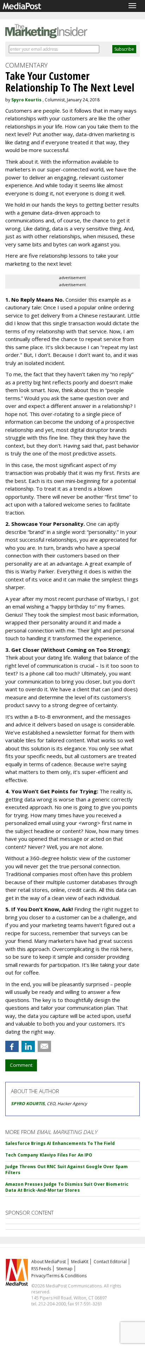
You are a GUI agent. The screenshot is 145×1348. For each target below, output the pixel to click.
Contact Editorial (110, 1262)
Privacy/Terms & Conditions (59, 1276)
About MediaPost (48, 1262)
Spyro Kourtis (26, 100)
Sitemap (64, 1269)
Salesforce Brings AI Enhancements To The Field (60, 1143)
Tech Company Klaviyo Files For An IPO (48, 1155)
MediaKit (79, 1262)
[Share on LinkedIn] (28, 1046)
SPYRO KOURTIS (28, 1104)
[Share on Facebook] (12, 1046)
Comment (21, 1065)
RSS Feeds (41, 1269)
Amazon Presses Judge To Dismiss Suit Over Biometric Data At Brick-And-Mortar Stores (66, 1187)
